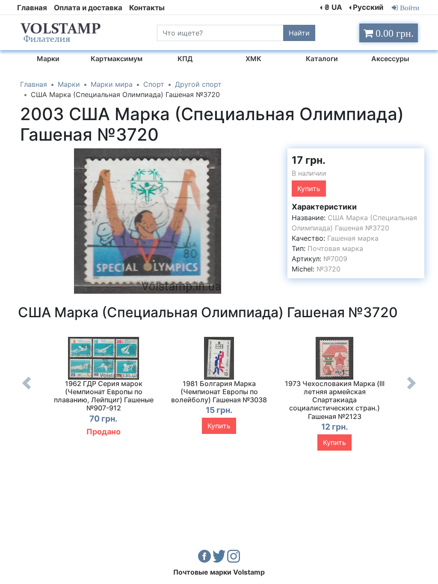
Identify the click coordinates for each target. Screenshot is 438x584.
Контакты (147, 7)
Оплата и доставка (88, 7)
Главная (32, 7)
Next (411, 389)
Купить (308, 188)
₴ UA (333, 7)
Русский (368, 7)
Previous (26, 389)
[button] (267, 156)
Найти (299, 33)
